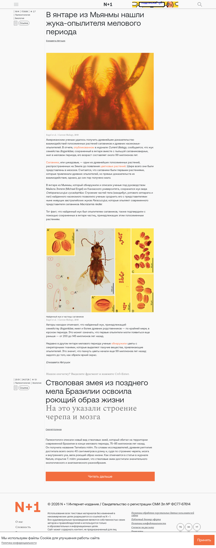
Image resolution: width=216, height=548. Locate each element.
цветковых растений (113, 166)
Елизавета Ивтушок (55, 41)
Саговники (52, 162)
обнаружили (119, 343)
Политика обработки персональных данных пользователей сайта (162, 514)
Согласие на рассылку (142, 527)
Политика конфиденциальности (19, 543)
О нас (19, 522)
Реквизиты (137, 531)
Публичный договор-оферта (146, 519)
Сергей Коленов (54, 429)
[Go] (16, 4)
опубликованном (84, 147)
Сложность (23, 527)
